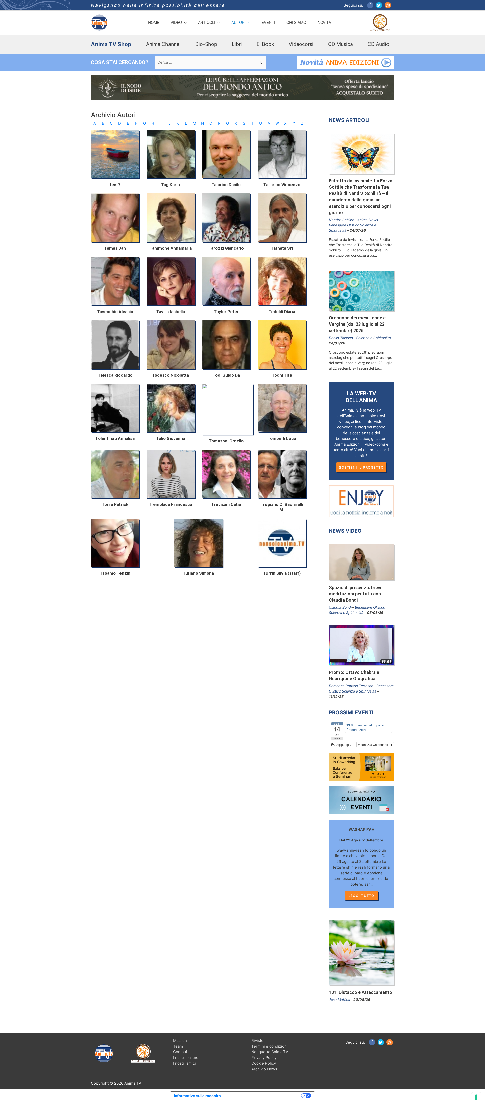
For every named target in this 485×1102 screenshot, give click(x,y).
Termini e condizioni (269, 1046)
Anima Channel (163, 44)
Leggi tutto (361, 896)
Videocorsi (301, 44)
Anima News (367, 220)
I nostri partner (186, 1057)
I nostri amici (184, 1063)
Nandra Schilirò (341, 220)
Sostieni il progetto (361, 467)
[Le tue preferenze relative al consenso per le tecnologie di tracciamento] (476, 1097)
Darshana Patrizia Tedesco (351, 686)
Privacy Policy (263, 1057)
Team (178, 1046)
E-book (265, 44)
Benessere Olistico (344, 225)
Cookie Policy (263, 1063)
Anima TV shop (111, 44)
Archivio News (264, 1069)
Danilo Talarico (341, 338)
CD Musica (340, 44)
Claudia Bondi (340, 607)
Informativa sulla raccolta (197, 1095)
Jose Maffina (339, 999)
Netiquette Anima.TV (269, 1051)
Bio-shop (206, 44)
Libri (237, 44)
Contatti (180, 1051)
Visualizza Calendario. (374, 744)
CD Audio (378, 44)
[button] (341, 744)
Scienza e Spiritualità (373, 338)
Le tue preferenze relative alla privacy (263, 1095)
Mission (180, 1040)
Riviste (257, 1040)
